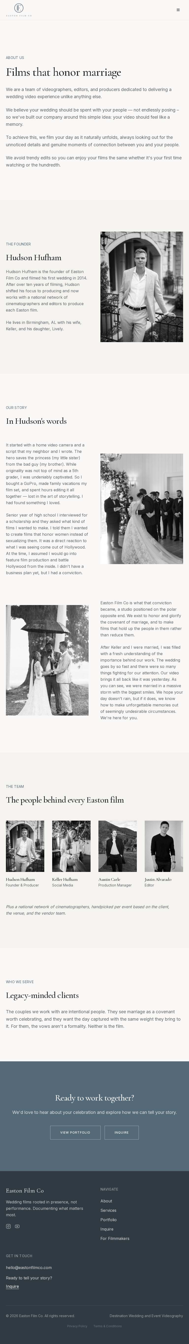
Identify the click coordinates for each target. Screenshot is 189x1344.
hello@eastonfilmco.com (29, 1267)
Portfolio (108, 1219)
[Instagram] (8, 1226)
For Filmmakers (114, 1238)
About (106, 1200)
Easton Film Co (25, 1190)
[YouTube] (17, 1226)
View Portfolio (75, 1132)
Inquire (122, 1132)
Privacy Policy (77, 1326)
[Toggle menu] (178, 10)
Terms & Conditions (107, 1326)
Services (108, 1210)
